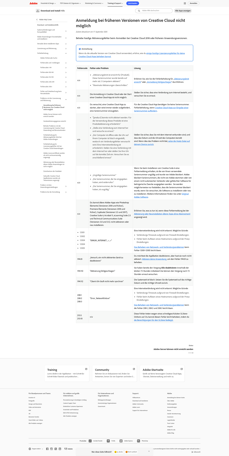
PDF (30, 410)
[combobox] (154, 10)
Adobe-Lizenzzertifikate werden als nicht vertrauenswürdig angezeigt (54, 155)
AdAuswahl (197, 452)
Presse (169, 410)
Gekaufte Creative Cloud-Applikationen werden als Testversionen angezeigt (51, 178)
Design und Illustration (35, 404)
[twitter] (56, 449)
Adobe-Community (138, 404)
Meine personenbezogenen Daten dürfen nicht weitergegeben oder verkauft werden (174, 449)
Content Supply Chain (69, 403)
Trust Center (170, 423)
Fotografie (32, 401)
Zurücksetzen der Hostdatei (52, 171)
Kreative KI (32, 397)
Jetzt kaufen (132, 3)
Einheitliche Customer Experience (73, 406)
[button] (185, 3)
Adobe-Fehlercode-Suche (48, 58)
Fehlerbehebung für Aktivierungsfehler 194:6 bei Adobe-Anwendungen (52, 137)
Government (101, 406)
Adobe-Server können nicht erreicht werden (52, 115)
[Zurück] (105, 351)
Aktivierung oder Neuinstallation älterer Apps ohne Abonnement (162, 214)
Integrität (170, 426)
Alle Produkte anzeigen (35, 423)
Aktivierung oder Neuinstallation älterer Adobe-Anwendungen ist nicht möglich (54, 164)
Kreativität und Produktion (71, 409)
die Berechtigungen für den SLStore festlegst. (153, 320)
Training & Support (114, 3)
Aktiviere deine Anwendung (154, 259)
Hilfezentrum (136, 397)
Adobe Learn (136, 407)
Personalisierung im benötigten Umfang (74, 400)
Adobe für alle (171, 430)
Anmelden (193, 3)
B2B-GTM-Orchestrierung (70, 413)
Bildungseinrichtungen (104, 400)
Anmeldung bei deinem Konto (176, 397)
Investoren (170, 417)
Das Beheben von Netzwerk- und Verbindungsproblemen (159, 247)
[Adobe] (33, 3)
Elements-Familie (34, 417)
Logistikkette (171, 420)
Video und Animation (35, 407)
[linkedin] (60, 449)
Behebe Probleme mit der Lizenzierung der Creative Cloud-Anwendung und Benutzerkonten (54, 128)
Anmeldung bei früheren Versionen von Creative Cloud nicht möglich (53, 107)
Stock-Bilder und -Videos (36, 420)
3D (29, 414)
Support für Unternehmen (140, 410)
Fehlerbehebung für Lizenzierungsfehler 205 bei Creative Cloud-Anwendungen (53, 146)
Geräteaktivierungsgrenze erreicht (54, 121)
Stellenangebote (172, 404)
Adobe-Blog (170, 433)
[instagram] (51, 449)
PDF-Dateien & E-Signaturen (69, 3)
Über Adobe (170, 401)
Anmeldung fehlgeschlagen (159, 82)
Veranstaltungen (172, 407)
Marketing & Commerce (93, 3)
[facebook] (47, 449)
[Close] (149, 451)
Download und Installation (140, 401)
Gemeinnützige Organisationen (107, 403)
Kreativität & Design (47, 3)
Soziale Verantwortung (174, 414)
